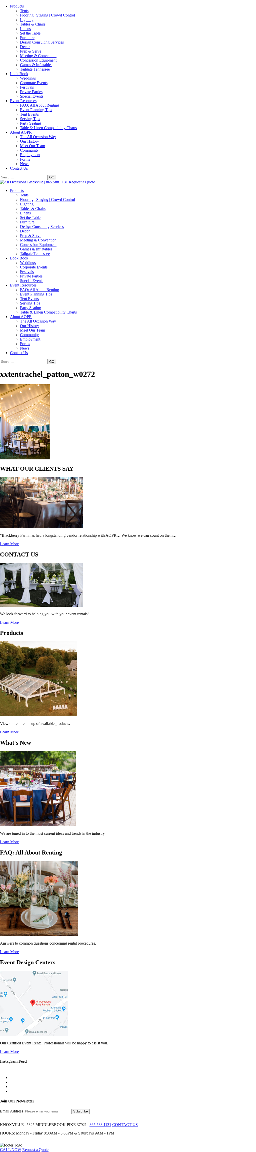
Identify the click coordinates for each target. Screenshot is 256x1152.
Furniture (27, 38)
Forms (25, 159)
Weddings (28, 78)
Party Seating (30, 123)
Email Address (12, 1111)
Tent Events (29, 114)
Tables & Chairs (33, 24)
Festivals (27, 87)
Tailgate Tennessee (35, 69)
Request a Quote (82, 182)
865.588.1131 (100, 1124)
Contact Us (19, 168)
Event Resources (23, 101)
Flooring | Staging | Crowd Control (47, 15)
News (24, 164)
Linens (25, 29)
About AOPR (21, 132)
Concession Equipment (38, 60)
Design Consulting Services (42, 42)
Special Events (31, 96)
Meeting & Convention (38, 56)
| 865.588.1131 (47, 182)
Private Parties (31, 92)
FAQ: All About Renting (39, 105)
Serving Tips (30, 119)
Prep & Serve (30, 51)
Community (29, 150)
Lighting (27, 20)
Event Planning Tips (36, 110)
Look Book (19, 74)
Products (17, 6)
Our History (29, 141)
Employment (30, 155)
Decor (25, 47)
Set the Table (30, 33)
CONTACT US (125, 1124)
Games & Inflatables (36, 65)
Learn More (9, 544)
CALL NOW (10, 1149)
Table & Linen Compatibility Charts (48, 128)
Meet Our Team (32, 146)
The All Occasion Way (38, 137)
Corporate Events (34, 83)
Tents (24, 11)
